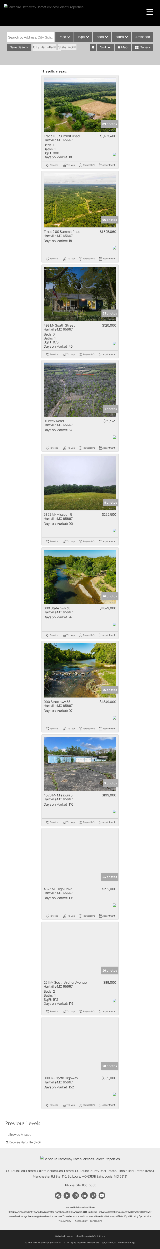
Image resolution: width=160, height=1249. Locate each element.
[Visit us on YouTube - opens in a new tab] (102, 1195)
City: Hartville (43, 47)
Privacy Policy (64, 1220)
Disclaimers (93, 1242)
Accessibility (81, 1220)
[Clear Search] (93, 47)
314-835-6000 (86, 1185)
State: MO (65, 47)
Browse (21, 1134)
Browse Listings (126, 1242)
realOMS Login (108, 1242)
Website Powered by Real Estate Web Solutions (80, 1236)
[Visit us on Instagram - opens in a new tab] (76, 1195)
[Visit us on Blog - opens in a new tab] (58, 1195)
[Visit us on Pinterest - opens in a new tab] (93, 1195)
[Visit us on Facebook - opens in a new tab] (67, 1195)
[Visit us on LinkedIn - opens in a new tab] (84, 1195)
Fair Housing (96, 1220)
